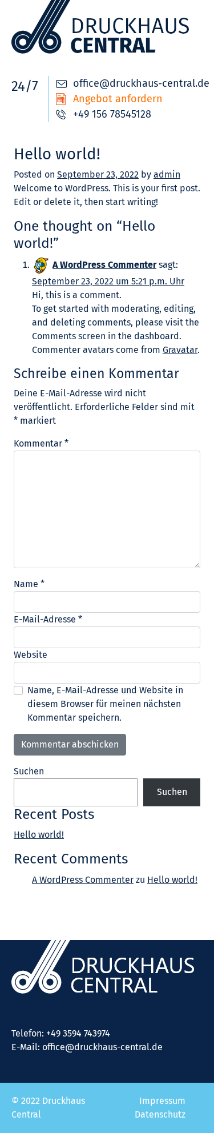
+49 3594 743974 (78, 1033)
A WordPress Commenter (104, 264)
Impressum (162, 1100)
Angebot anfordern (118, 99)
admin (167, 174)
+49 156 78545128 (112, 114)
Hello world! (39, 834)
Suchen (29, 771)
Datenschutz (160, 1114)
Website (30, 654)
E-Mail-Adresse (48, 619)
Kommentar (41, 443)
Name (29, 583)
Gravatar (180, 349)
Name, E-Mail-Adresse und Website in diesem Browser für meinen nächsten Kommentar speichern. (105, 704)
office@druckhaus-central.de (141, 83)
